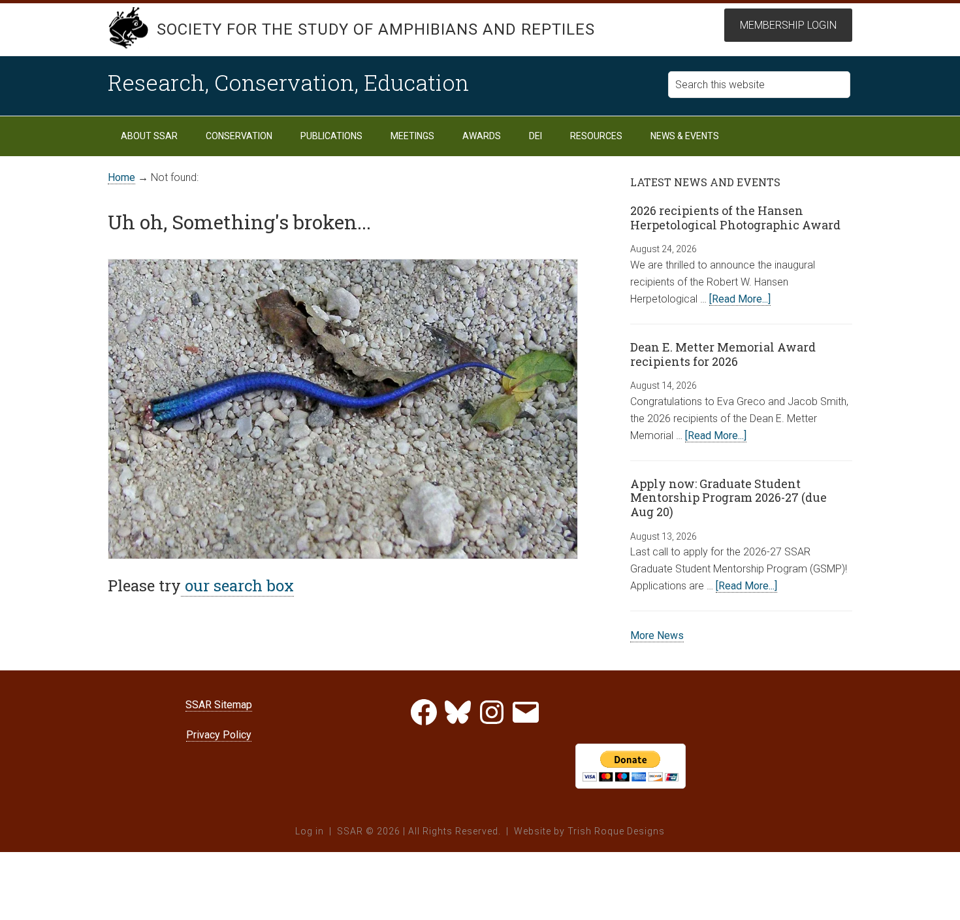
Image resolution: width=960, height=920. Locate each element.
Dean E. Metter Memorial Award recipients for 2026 (723, 354)
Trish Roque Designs (616, 831)
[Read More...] (740, 299)
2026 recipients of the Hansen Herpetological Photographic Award (735, 218)
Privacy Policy (218, 735)
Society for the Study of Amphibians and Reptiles (376, 29)
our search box (237, 585)
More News (657, 635)
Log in (309, 831)
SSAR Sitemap (218, 704)
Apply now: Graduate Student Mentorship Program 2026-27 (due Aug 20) (728, 497)
